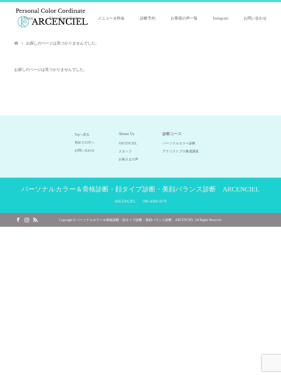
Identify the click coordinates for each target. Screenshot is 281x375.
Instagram (220, 18)
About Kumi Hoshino (65, 18)
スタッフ (125, 151)
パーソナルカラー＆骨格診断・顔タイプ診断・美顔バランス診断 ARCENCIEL (140, 189)
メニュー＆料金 (111, 18)
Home (28, 18)
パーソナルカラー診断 (178, 143)
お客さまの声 (128, 159)
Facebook (18, 219)
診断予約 (147, 18)
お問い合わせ (255, 18)
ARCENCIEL (128, 143)
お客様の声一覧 (184, 18)
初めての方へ (84, 142)
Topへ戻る (82, 134)
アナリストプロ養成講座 (180, 151)
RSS (35, 219)
